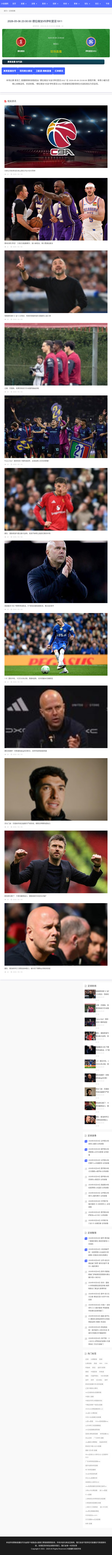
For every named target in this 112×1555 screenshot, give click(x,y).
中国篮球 (94, 1372)
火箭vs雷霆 (89, 1421)
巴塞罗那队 (94, 1376)
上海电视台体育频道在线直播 (95, 1499)
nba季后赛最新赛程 (92, 1511)
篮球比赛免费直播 (91, 1434)
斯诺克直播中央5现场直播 (94, 1384)
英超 (95, 1363)
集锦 (44, 4)
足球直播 (12, 11)
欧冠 (93, 1367)
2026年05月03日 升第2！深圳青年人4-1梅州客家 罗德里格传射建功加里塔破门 (99, 1308)
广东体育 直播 (98, 1438)
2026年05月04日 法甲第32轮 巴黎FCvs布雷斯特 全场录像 (98, 1161)
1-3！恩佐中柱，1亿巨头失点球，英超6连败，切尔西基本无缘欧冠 (28, 678)
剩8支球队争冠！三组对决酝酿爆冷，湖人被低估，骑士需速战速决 (28, 243)
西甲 (92, 1380)
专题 (107, 4)
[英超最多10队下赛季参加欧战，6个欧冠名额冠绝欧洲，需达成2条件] (56, 572)
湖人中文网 (104, 1507)
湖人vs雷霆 (103, 1490)
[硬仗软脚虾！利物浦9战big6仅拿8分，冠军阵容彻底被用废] (56, 717)
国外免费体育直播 (91, 1465)
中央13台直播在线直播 (93, 1417)
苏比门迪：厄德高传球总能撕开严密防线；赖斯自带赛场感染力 (27, 823)
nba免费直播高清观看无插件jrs (96, 1486)
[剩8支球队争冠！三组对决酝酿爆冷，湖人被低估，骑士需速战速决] (56, 209)
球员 (97, 4)
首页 (14, 4)
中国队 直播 (89, 1396)
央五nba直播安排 (91, 1478)
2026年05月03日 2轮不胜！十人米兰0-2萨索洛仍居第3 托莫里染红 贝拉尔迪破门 (99, 1341)
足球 (86, 1359)
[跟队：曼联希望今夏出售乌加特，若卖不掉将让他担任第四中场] (56, 499)
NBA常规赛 (104, 1376)
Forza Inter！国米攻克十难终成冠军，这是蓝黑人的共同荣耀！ (27, 461)
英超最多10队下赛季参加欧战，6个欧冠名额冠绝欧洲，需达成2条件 (29, 606)
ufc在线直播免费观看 (92, 1429)
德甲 (106, 1380)
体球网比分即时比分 (92, 1482)
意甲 (86, 1380)
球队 (86, 4)
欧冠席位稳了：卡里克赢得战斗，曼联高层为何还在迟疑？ (25, 896)
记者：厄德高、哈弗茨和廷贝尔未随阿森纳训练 (21, 388)
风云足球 (88, 1438)
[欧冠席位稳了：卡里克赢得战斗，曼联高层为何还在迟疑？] (56, 862)
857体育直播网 (90, 1470)
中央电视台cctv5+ (91, 1515)
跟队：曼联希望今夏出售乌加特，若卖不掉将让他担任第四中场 (27, 533)
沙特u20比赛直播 (91, 1490)
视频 (54, 4)
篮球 (100, 1359)
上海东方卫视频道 (91, 1507)
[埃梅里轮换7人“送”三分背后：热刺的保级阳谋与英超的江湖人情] (56, 281)
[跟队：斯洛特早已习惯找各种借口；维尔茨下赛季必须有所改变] (56, 934)
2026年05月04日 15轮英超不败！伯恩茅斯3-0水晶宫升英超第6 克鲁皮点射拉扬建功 (98, 1252)
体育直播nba (104, 1434)
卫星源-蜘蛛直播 (43, 71)
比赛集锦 (94, 1359)
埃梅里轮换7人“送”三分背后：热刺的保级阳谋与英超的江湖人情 (27, 316)
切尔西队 (99, 1380)
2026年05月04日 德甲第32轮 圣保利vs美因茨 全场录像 (98, 1178)
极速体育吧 (103, 1442)
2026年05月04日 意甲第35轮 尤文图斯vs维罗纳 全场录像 (98, 1169)
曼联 (86, 1376)
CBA (106, 1363)
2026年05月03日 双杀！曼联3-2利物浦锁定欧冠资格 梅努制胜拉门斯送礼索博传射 (98, 1285)
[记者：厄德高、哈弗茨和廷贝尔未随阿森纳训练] (56, 354)
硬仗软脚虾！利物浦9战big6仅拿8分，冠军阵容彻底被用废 (25, 751)
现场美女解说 (26, 71)
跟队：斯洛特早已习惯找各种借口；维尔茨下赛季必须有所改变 (27, 968)
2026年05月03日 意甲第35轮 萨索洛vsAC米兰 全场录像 (98, 1213)
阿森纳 (87, 1367)
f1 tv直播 (88, 1494)
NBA (100, 1363)
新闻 (65, 4)
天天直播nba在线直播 (92, 1519)
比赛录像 (88, 1363)
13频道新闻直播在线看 (93, 1503)
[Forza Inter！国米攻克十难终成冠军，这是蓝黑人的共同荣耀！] (56, 427)
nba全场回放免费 (91, 1474)
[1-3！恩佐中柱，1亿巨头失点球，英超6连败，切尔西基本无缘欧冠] (56, 644)
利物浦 (101, 1372)
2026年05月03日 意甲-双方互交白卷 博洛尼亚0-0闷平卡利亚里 (98, 1297)
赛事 (75, 4)
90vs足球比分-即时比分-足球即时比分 (96, 1456)
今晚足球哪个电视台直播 (93, 1405)
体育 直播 (88, 1523)
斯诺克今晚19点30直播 (93, 1446)
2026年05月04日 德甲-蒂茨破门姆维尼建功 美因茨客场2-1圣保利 (98, 1241)
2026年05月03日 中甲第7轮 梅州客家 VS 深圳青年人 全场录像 (99, 1204)
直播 (22, 4)
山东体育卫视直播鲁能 (93, 1425)
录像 (33, 4)
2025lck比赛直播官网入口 (94, 1409)
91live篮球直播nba (101, 1421)
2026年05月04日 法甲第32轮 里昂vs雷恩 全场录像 (98, 1142)
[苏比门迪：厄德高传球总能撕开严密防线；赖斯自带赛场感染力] (56, 789)
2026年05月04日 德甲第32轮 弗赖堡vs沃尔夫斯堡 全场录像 (98, 1152)
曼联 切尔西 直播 (91, 1450)
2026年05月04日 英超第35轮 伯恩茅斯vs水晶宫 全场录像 (98, 1186)
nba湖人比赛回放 (91, 1413)
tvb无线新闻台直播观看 (93, 1392)
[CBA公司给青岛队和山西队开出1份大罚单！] (56, 136)
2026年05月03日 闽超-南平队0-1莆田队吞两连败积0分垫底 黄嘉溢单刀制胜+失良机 (99, 1319)
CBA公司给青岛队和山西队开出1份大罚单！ (20, 170)
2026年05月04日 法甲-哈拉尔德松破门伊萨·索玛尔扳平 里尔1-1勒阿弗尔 (98, 1263)
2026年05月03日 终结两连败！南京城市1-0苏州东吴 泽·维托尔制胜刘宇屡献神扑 (99, 1330)
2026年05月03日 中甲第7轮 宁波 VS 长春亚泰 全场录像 (98, 1221)
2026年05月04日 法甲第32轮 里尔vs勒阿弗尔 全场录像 (98, 1194)
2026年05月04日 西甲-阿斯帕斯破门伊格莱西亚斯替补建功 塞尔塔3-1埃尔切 (99, 1274)
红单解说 (59, 71)
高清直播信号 (10, 71)
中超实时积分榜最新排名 (93, 1400)
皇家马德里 (101, 1367)
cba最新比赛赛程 (91, 1442)
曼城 (86, 1372)
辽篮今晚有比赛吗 (91, 1388)
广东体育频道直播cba (92, 1461)
